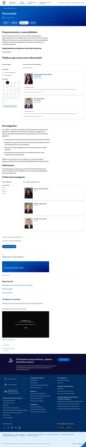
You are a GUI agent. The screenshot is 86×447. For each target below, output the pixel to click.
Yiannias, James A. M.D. (40, 218)
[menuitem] (6, 23)
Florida (3, 189)
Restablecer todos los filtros (10, 106)
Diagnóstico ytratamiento (15, 22)
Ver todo (4, 193)
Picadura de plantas (7, 289)
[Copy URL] (35, 324)
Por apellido (5, 79)
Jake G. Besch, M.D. (39, 98)
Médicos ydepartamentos (24, 22)
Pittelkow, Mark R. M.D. (40, 203)
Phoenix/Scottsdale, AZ (10, 72)
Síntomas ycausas (6, 22)
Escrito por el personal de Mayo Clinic (12, 237)
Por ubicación (5, 69)
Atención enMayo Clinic (33, 22)
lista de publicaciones (17, 169)
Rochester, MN (8, 75)
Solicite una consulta (9, 246)
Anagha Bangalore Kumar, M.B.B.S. (43, 74)
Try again (25, 327)
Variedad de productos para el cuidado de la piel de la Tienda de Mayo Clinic (22, 303)
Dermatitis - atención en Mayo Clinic (12, 240)
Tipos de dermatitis (7, 292)
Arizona (4, 187)
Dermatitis (9, 13)
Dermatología (6, 52)
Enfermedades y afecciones (10, 8)
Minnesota (4, 191)
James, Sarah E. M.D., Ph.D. (41, 188)
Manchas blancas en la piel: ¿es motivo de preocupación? (17, 285)
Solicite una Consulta (9, 17)
